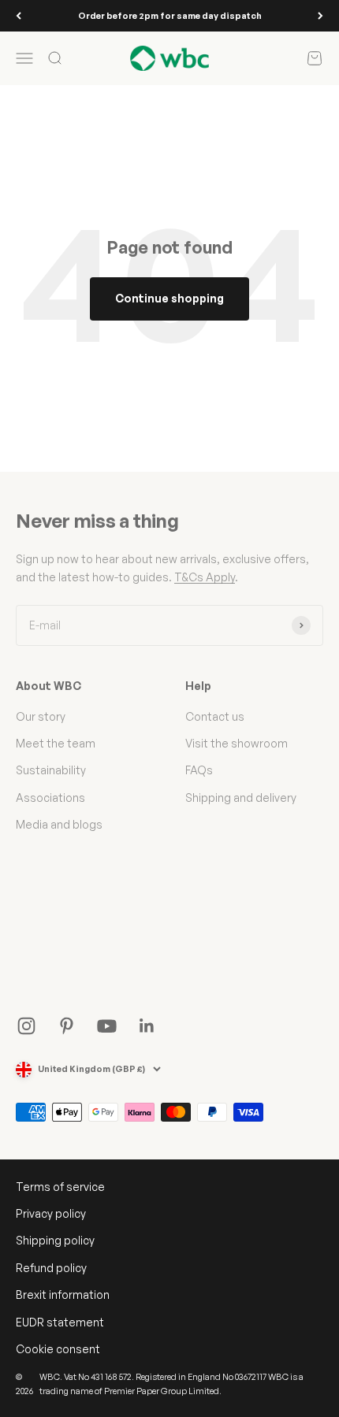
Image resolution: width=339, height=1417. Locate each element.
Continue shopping (169, 298)
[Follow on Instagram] (26, 1026)
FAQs (199, 770)
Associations (50, 797)
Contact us (214, 716)
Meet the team (55, 743)
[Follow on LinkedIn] (147, 1026)
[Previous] (18, 16)
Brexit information (63, 1294)
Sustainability (51, 770)
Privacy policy (51, 1213)
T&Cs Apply (204, 577)
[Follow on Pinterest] (66, 1026)
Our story (40, 716)
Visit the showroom (236, 743)
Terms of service (60, 1186)
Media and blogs (59, 824)
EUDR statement (60, 1322)
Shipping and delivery (240, 797)
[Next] (320, 16)
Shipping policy (55, 1240)
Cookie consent (58, 1349)
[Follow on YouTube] (106, 1026)
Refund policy (51, 1267)
